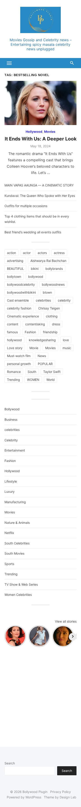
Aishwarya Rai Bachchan (48, 261)
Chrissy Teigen (49, 308)
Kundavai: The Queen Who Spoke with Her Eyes (39, 196)
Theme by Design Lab (60, 797)
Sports (9, 564)
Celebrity (11, 440)
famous (12, 332)
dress (56, 324)
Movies (49, 131)
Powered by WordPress (24, 797)
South (32, 372)
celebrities (43, 300)
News (42, 356)
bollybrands (54, 269)
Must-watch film (19, 356)
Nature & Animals (17, 522)
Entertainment (14, 450)
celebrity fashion (19, 308)
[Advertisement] (40, 694)
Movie (33, 348)
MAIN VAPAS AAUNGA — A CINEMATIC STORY (39, 185)
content (12, 324)
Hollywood (34, 131)
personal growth (19, 364)
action (11, 253)
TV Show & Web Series (21, 584)
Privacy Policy (60, 792)
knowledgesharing (42, 340)
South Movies (14, 553)
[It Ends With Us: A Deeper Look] (40, 103)
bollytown (14, 276)
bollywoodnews (53, 284)
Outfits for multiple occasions (25, 206)
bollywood (35, 276)
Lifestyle (10, 481)
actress (59, 253)
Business (10, 419)
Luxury (9, 491)
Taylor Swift (52, 372)
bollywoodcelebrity (21, 284)
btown (47, 292)
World (50, 380)
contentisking (35, 324)
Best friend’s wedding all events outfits (32, 232)
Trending (13, 380)
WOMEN (33, 380)
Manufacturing (15, 502)
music (67, 348)
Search (9, 763)
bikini (34, 269)
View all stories (65, 621)
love (66, 340)
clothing (52, 316)
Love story (14, 348)
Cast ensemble (18, 300)
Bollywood (12, 409)
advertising (15, 261)
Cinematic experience (23, 316)
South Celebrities (16, 543)
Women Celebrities (18, 595)
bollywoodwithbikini (21, 292)
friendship (50, 332)
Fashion (30, 332)
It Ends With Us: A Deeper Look (40, 139)
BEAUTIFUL (15, 269)
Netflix (9, 533)
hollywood (14, 340)
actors (42, 253)
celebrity (64, 300)
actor (27, 253)
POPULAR (45, 364)
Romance (14, 372)
